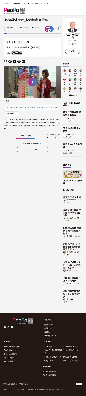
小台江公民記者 (73, 252)
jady (64, 74)
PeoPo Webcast (73, 200)
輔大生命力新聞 (73, 218)
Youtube (12, 327)
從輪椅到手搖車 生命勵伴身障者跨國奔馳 (72, 212)
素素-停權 (75, 84)
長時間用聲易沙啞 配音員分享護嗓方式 (73, 294)
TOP (79, 384)
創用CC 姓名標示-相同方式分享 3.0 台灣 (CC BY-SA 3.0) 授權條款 (17, 52)
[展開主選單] (79, 11)
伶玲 (64, 84)
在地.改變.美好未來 (71, 357)
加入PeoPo (16, 4)
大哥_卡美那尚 (73, 36)
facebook (5, 327)
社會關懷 (16, 47)
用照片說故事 (49, 360)
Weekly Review (50, 335)
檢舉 (58, 28)
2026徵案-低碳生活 (71, 346)
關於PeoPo (48, 324)
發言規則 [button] (57, 136)
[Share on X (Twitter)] (14, 61)
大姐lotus (75, 75)
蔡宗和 (69, 270)
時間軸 (47, 332)
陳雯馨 (69, 236)
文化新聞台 (71, 299)
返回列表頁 (32, 149)
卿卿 (80, 75)
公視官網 (35, 4)
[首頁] (14, 10)
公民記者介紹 (9, 357)
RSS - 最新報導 (49, 371)
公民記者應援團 (10, 354)
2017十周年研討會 (70, 350)
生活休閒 (35, 47)
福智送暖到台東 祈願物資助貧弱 (72, 113)
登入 (8, 3)
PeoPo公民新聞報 (11, 346)
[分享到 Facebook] (10, 61)
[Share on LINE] (19, 61)
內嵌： (8, 101)
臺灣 (14, 42)
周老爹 (70, 84)
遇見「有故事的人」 (71, 360)
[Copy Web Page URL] (23, 61)
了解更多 (72, 51)
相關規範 (47, 328)
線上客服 (44, 4)
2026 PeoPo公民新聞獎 (53, 351)
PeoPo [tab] (25, 136)
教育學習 (25, 47)
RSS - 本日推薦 (49, 375)
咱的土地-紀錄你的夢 (52, 357)
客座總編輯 (8, 361)
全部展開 (71, 95)
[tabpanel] (32, 143)
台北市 (19, 42)
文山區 (26, 42)
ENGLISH (26, 4)
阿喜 (80, 84)
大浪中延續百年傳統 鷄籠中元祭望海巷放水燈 (72, 265)
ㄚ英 (70, 75)
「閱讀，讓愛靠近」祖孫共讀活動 (72, 279)
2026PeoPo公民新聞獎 (72, 181)
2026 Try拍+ (49, 346)
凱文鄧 (69, 283)
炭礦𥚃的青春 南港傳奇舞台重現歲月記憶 (72, 231)
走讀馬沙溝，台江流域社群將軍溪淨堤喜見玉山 (72, 246)
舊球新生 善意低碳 (72, 197)
